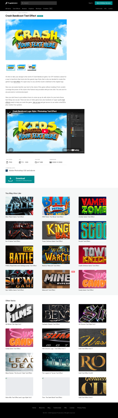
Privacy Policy (81, 408)
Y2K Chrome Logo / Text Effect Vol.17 (54, 349)
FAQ (105, 8)
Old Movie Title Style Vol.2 (13, 324)
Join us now (36, 102)
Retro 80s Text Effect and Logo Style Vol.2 (19, 397)
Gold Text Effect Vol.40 (86, 373)
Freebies (47, 9)
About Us (42, 408)
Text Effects (16, 9)
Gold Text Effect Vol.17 (86, 349)
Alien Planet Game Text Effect (15, 217)
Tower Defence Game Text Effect (52, 241)
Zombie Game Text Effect (86, 217)
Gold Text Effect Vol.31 (86, 397)
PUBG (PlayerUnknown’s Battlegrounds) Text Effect (21, 266)
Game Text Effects (22, 13)
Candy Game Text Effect (86, 290)
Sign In (91, 3)
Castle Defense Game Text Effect (89, 266)
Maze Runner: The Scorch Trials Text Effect (19, 373)
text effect (17, 82)
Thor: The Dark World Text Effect (52, 397)
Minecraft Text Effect (48, 290)
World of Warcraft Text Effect (51, 266)
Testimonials (99, 8)
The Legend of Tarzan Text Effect (52, 373)
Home (7, 13)
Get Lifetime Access (104, 3)
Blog (49, 408)
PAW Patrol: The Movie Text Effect (52, 217)
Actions (24, 9)
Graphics (31, 9)
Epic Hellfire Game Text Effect (15, 290)
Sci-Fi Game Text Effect (13, 241)
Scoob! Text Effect (84, 241)
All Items (8, 9)
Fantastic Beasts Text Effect (51, 324)
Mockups (38, 9)
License (110, 8)
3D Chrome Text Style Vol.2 (87, 324)
